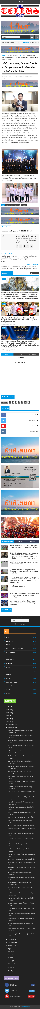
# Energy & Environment (13, 205)
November (11, 728)
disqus (20, 354)
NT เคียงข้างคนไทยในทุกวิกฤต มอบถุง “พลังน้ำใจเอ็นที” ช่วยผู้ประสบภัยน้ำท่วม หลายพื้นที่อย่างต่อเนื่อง (24, 571)
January (10, 967)
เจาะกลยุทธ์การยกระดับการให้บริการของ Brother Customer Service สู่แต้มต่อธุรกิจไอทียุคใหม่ (23, 602)
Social (23, 55)
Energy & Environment (13, 55)
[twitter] (20, 2)
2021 (8, 722)
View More (35, 273)
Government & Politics (14, 656)
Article (8, 637)
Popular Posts (7, 541)
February (11, 964)
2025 (8, 710)
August (10, 946)
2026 (8, 707)
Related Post (6, 273)
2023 (8, 716)
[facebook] (17, 2)
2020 (8, 971)
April (9, 958)
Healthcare (10, 660)
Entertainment (11, 652)
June (9, 952)
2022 (8, 719)
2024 (8, 713)
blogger (7, 354)
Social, (3, 78)
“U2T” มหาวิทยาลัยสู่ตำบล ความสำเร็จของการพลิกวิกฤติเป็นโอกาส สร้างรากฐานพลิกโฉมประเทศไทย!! (24, 595)
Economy (15, 42)
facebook (32, 354)
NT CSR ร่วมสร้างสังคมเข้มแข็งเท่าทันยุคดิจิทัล (21, 825)
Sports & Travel (11, 682)
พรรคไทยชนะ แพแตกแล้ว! (18, 586)
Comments (33, 541)
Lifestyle (9, 663)
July (9, 949)
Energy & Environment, (28, 76)
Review (8, 671)
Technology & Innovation (15, 686)
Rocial (8, 675)
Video (8, 689)
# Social (23, 205)
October (10, 939)
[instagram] (22, 2)
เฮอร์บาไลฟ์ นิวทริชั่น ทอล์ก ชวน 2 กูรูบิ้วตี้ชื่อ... (21, 817)
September (11, 942)
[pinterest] (21, 624)
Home (3, 55)
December (11, 724)
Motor (8, 667)
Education (10, 645)
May (9, 955)
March (10, 961)
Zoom (20, 541)
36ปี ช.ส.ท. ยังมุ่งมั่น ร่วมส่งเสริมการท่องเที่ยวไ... (21, 859)
